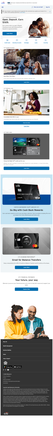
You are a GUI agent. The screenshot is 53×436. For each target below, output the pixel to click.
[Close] (50, 11)
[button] (3, 7)
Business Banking (7, 350)
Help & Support (6, 358)
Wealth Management (7, 345)
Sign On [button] (48, 7)
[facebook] (3, 370)
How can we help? (38, 7)
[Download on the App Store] (18, 366)
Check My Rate (33, 122)
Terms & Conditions (7, 376)
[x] (5, 370)
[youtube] (8, 370)
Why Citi (5, 341)
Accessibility (5, 383)
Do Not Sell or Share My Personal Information (11, 381)
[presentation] (21, 4)
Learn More (22, 12)
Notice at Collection (6, 379)
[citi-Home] (3, 3)
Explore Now (30, 289)
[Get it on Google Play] (8, 366)
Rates (4, 354)
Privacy (4, 377)
